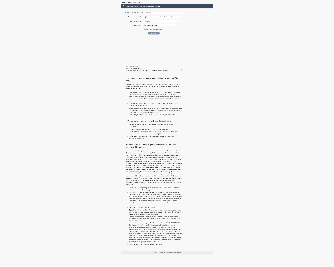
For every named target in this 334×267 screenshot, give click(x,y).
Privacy (161, 252)
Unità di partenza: (136, 21)
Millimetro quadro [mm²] (137, 138)
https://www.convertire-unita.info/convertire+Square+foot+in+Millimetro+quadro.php (147, 70)
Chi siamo (155, 252)
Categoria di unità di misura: (134, 13)
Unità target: (136, 25)
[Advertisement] (154, 49)
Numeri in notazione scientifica (154, 29)
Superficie (132, 127)
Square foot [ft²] (153, 134)
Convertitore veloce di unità (135, 6)
